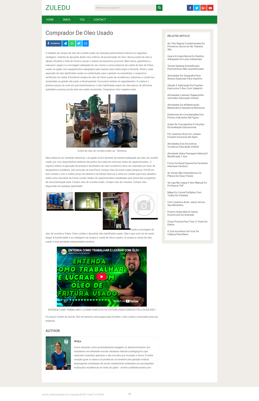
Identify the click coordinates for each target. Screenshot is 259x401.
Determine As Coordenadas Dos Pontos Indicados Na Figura (185, 116)
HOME (50, 19)
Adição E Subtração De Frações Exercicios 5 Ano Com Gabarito (185, 87)
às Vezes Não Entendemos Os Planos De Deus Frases (184, 174)
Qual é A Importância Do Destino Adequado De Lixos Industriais (185, 58)
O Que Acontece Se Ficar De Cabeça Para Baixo (183, 233)
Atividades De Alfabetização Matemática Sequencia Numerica (186, 106)
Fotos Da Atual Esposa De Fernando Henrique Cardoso (187, 165)
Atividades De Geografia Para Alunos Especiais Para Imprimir (184, 77)
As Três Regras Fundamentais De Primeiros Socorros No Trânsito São (186, 46)
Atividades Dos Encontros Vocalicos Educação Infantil (183, 145)
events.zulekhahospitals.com (55, 394)
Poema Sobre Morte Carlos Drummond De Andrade (182, 213)
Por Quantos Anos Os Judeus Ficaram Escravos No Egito (184, 135)
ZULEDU (58, 7)
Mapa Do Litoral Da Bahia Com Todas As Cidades (184, 194)
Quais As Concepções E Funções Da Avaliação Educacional (185, 126)
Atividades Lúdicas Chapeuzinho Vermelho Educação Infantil (185, 97)
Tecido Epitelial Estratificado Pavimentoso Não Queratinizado (185, 67)
